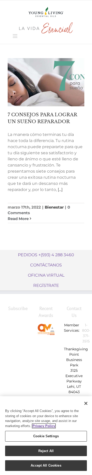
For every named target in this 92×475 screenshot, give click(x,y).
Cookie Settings (46, 436)
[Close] (85, 403)
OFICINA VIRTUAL (46, 275)
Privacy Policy (43, 426)
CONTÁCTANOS (46, 265)
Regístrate (46, 285)
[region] (46, 435)
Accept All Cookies (46, 465)
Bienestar (54, 207)
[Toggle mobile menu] (15, 36)
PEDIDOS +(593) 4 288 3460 (46, 254)
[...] (60, 189)
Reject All (46, 451)
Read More (18, 218)
